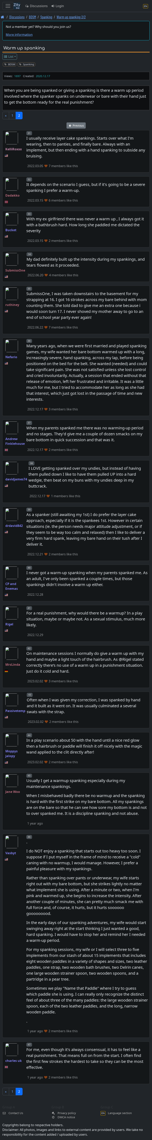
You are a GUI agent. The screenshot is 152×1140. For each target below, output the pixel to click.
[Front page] (2, 17)
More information (19, 34)
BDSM (32, 17)
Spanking (46, 17)
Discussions (38, 6)
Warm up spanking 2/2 (71, 17)
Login (59, 6)
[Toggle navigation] (7, 6)
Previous (78, 125)
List (10, 56)
